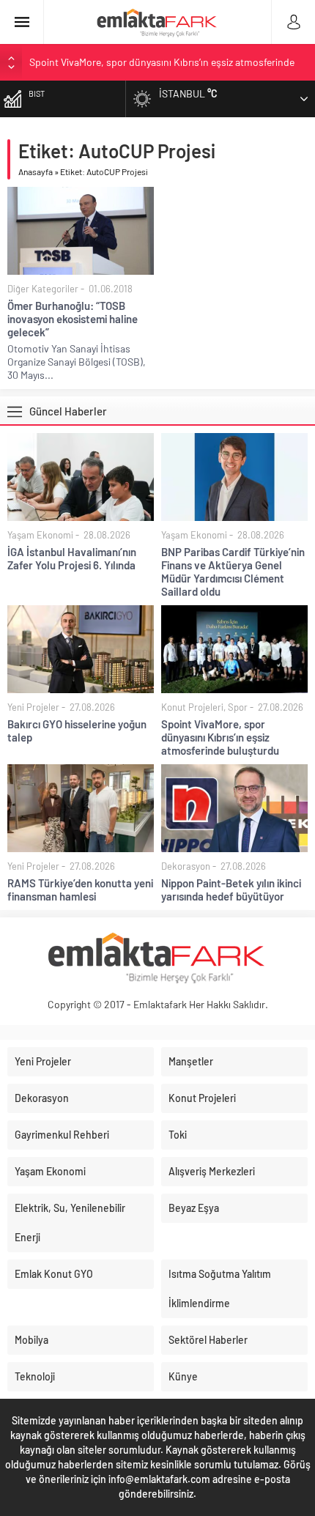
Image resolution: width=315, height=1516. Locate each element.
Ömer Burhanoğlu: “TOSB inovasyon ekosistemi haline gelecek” (72, 319)
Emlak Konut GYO (54, 1274)
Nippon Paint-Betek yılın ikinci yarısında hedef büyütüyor (231, 889)
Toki (177, 1134)
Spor (238, 707)
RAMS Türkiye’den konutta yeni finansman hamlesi (80, 889)
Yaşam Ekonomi (40, 535)
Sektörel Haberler (208, 1340)
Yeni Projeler (33, 707)
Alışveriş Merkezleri (211, 1171)
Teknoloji (35, 1376)
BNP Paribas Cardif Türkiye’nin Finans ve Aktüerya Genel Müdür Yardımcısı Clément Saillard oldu (233, 571)
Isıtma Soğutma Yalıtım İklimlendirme (219, 1288)
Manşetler (190, 1061)
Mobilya (31, 1340)
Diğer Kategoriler (42, 289)
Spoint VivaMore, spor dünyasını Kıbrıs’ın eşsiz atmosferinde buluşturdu (220, 737)
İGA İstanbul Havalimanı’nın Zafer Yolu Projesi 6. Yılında (71, 558)
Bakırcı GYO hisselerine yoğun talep (77, 730)
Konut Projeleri (192, 707)
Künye (183, 1376)
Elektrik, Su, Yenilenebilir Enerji (70, 1222)
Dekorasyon (185, 866)
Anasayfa (35, 171)
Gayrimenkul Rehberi (62, 1134)
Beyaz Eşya (193, 1208)
